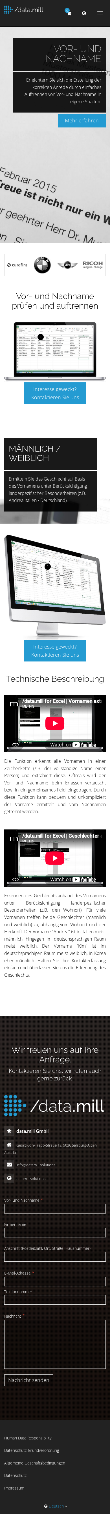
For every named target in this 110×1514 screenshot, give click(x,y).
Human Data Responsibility (27, 1438)
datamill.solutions (30, 1178)
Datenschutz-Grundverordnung (31, 1450)
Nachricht (14, 1316)
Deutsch (56, 1506)
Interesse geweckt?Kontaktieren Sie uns (55, 393)
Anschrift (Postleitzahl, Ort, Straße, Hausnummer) (47, 1248)
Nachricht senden (28, 1380)
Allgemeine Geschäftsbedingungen (34, 1463)
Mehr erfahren (82, 120)
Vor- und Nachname (23, 1200)
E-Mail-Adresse (19, 1273)
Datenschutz (15, 1475)
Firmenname (15, 1224)
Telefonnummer (18, 1291)
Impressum (14, 1488)
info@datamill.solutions (35, 1164)
